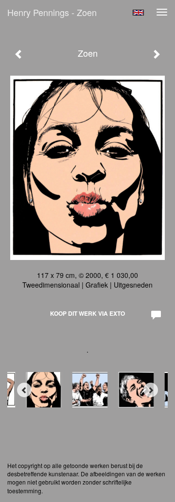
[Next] (150, 390)
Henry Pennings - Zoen (52, 12)
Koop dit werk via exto (87, 313)
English (138, 13)
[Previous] (24, 390)
